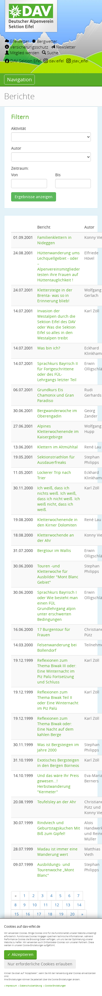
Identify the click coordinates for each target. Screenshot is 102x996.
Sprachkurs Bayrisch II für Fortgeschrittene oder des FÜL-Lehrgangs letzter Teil (57, 371)
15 (16, 914)
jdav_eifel (79, 60)
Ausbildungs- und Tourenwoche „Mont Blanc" (55, 870)
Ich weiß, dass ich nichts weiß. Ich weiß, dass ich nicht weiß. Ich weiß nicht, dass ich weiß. (58, 498)
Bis (58, 174)
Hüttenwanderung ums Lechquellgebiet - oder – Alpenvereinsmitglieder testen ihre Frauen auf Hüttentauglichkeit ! (58, 266)
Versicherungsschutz (28, 47)
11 (46, 904)
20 (72, 914)
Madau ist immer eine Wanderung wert (57, 851)
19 (61, 914)
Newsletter (65, 47)
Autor (16, 148)
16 (28, 914)
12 (57, 904)
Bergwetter (46, 41)
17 (39, 914)
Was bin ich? (48, 348)
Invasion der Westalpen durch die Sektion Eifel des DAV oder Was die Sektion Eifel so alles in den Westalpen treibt (56, 324)
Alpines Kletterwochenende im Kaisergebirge (58, 431)
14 (79, 904)
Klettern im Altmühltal (57, 446)
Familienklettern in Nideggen (54, 240)
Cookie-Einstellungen (55, 985)
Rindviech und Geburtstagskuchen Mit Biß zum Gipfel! (58, 828)
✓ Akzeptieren (20, 954)
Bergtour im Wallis (54, 550)
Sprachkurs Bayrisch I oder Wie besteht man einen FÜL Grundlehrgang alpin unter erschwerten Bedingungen (57, 606)
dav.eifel (56, 60)
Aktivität (18, 128)
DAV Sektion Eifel (25, 60)
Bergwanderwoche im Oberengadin (57, 413)
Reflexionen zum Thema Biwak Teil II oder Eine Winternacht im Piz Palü (57, 700)
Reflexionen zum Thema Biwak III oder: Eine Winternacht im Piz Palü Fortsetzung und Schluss (56, 671)
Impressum (11, 985)
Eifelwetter (19, 41)
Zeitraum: (20, 168)
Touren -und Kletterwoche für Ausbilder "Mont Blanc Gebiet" (57, 574)
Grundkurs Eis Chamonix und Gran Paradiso (55, 395)
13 (68, 904)
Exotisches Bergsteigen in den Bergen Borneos (58, 762)
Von (14, 174)
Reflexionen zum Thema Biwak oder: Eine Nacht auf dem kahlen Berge (55, 726)
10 (34, 904)
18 (50, 914)
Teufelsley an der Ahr (56, 801)
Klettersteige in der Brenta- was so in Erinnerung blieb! (54, 295)
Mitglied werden (24, 52)
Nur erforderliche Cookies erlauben (40, 963)
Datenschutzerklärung (31, 985)
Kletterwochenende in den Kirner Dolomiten (57, 522)
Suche (52, 52)
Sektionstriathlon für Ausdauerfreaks (56, 459)
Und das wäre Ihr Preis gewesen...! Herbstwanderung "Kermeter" (58, 783)
